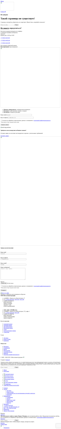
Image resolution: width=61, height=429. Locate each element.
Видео (5, 349)
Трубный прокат (8, 325)
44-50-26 (17, 299)
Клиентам (6, 340)
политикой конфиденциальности (42, 120)
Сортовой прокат (8, 324)
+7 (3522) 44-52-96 (5, 43)
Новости (6, 353)
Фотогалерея (7, 350)
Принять (3, 418)
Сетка (5, 329)
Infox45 (8, 360)
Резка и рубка (7, 339)
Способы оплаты (8, 352)
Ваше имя (3, 115)
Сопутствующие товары (10, 330)
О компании (7, 348)
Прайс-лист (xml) (11, 400)
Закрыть (3, 414)
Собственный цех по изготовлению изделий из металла (21, 393)
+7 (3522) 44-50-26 (5, 40)
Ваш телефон (4, 117)
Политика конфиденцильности (11, 354)
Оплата (8, 398)
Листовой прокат (8, 326)
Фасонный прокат (8, 328)
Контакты (6, 346)
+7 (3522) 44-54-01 (5, 37)
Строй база (6, 332)
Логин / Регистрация (9, 410)
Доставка (6, 338)
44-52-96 (22, 299)
